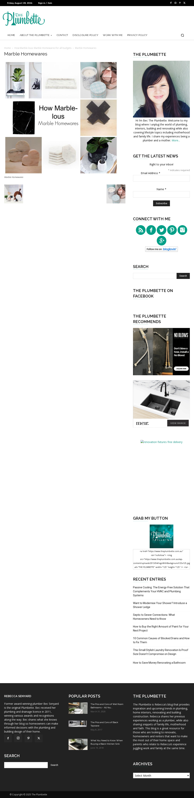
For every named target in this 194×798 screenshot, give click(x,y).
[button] (182, 35)
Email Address (150, 173)
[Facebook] (171, 3)
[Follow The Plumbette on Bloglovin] (161, 251)
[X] (184, 3)
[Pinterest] (180, 3)
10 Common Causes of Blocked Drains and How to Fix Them (161, 640)
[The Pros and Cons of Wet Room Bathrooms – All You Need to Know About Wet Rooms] (78, 708)
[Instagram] (175, 3)
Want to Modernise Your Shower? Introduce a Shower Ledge (160, 605)
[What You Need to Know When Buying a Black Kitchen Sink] (78, 744)
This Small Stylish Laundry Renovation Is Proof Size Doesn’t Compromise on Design (160, 652)
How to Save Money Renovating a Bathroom (159, 662)
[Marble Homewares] (61, 173)
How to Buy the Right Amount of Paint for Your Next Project (161, 628)
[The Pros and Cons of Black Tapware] (78, 724)
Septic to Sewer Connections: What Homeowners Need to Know (154, 616)
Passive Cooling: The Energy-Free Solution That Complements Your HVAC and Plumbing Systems (161, 591)
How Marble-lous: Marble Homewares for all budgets (42, 48)
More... (176, 140)
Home (7, 48)
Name (161, 189)
